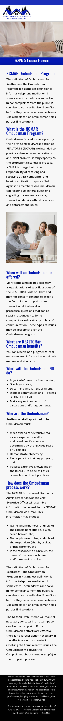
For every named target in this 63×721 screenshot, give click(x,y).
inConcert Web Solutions (27, 713)
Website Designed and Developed (39, 709)
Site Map (46, 713)
